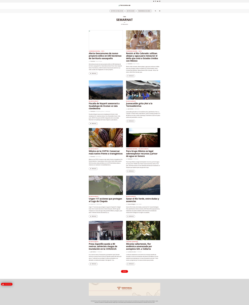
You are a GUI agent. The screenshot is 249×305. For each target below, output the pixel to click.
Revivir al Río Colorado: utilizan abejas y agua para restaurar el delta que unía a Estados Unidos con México (142, 57)
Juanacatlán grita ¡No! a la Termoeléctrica (139, 104)
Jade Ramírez (130, 109)
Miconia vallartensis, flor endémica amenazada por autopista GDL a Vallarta (139, 246)
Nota (103, 51)
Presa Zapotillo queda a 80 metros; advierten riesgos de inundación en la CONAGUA (103, 246)
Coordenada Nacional (94, 51)
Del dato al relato (93, 101)
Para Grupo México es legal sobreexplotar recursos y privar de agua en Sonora (141, 153)
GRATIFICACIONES (131, 11)
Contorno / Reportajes (132, 241)
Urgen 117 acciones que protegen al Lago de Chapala (105, 200)
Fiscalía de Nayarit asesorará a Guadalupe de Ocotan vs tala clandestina (104, 106)
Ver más (124, 271)
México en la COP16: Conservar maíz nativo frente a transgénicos (106, 152)
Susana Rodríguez (131, 204)
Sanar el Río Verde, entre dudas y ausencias (142, 200)
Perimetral (92, 61)
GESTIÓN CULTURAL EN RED (117, 11)
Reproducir (94, 73)
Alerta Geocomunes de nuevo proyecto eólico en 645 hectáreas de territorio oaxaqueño (105, 56)
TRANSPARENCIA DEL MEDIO (144, 11)
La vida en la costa (132, 251)
